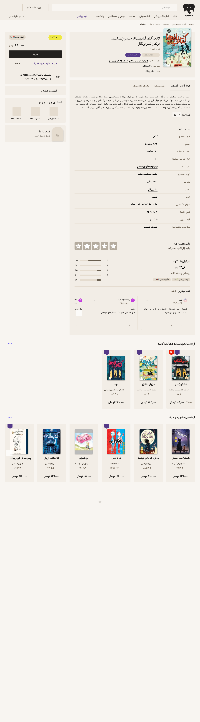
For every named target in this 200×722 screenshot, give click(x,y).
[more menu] (76, 72)
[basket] (18, 7)
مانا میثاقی (147, 66)
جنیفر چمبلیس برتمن (118, 60)
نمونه (18, 64)
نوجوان (166, 24)
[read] (16, 111)
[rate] (113, 246)
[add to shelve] (54, 111)
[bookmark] (84, 72)
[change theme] (8, 7)
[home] (188, 10)
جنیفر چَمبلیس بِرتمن (138, 60)
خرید (35, 54)
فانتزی (142, 24)
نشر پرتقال (149, 71)
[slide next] (79, 313)
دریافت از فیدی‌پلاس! (45, 64)
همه (10, 344)
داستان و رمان (154, 24)
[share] (99, 72)
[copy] (12, 77)
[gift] (91, 72)
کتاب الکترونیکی (179, 24)
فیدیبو (191, 24)
